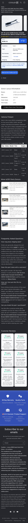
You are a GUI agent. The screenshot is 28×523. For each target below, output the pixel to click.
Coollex (8, 518)
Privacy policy (22, 518)
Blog (24, 520)
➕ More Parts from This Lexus (13, 107)
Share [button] (4, 78)
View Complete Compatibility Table (11, 143)
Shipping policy (17, 520)
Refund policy (15, 518)
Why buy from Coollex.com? (9, 72)
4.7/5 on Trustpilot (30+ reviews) (18, 36)
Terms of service (8, 520)
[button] (3, 2)
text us (8, 300)
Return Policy (12, 279)
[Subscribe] (23, 443)
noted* (16, 247)
